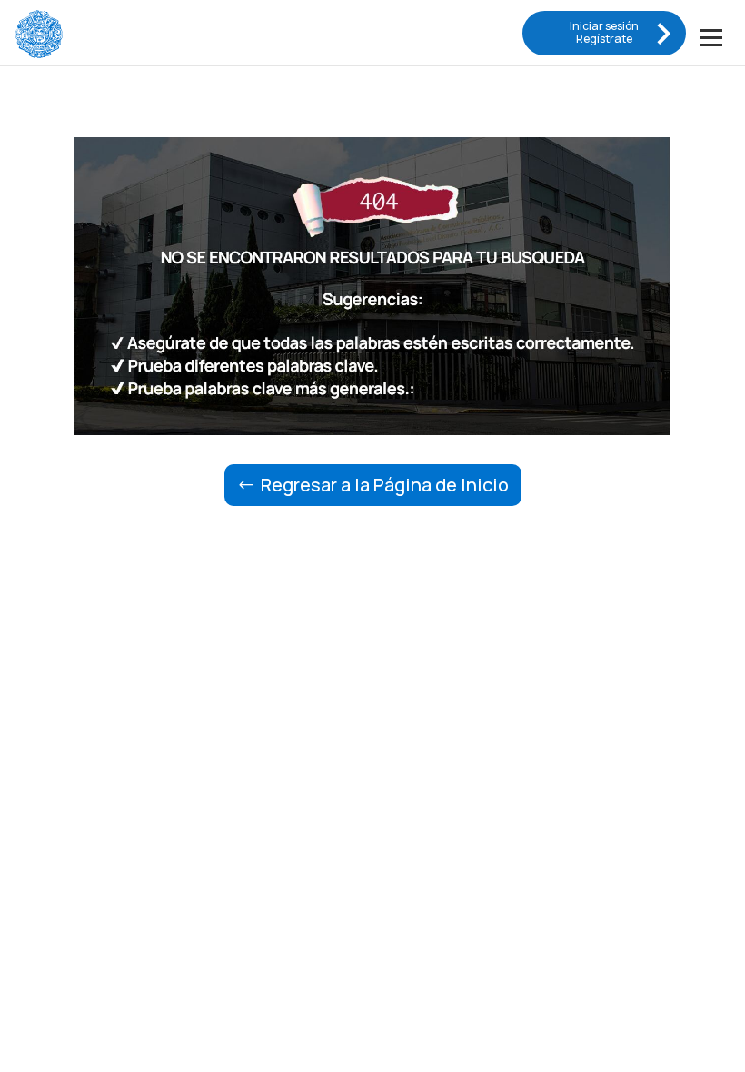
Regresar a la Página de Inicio (385, 484)
